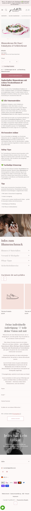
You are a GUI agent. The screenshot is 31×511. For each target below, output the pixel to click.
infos (3, 461)
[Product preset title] (12, 296)
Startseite (4, 15)
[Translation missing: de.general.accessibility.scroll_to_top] (15, 503)
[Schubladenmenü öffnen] (2, 10)
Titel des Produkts (6, 311)
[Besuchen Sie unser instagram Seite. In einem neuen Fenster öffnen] (2, 471)
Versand (3, 54)
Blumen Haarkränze (14, 15)
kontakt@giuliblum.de (9, 468)
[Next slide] (5, 279)
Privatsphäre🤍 (16, 413)
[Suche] (6, 10)
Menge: (3, 58)
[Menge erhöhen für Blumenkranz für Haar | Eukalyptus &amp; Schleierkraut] (16, 61)
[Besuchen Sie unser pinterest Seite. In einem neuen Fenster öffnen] (7, 471)
